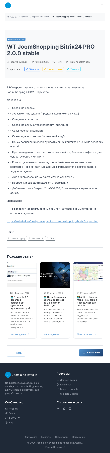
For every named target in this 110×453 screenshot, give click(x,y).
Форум (13, 417)
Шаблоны (65, 384)
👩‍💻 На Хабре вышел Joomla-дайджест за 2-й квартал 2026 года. (55, 301)
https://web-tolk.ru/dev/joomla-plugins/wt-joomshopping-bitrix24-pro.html (52, 221)
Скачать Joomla (69, 393)
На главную (93, 352)
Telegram (74, 69)
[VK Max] (70, 408)
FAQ (11, 422)
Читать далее (18, 334)
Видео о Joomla (69, 389)
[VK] (58, 408)
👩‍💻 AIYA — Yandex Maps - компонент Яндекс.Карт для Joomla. (87, 301)
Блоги (12, 413)
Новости (25, 16)
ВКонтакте (33, 69)
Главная (13, 17)
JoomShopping (18, 238)
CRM (51, 238)
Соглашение (78, 437)
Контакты (46, 437)
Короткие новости (40, 16)
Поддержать (61, 437)
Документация (68, 380)
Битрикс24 (37, 238)
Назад (17, 352)
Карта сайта (31, 437)
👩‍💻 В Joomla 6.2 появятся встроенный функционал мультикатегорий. (20, 303)
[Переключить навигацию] (102, 5)
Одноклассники (54, 69)
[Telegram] (64, 408)
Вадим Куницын (19, 61)
